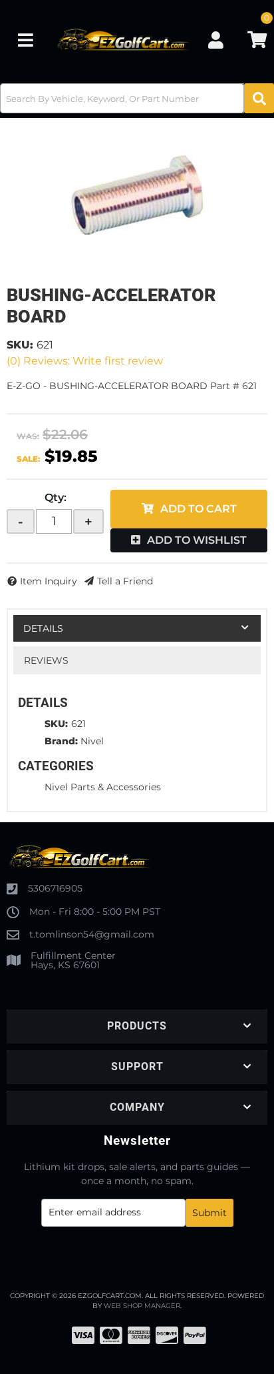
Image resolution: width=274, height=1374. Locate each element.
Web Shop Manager (142, 1305)
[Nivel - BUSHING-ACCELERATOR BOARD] (137, 194)
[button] (137, 98)
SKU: (20, 345)
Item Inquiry (48, 581)
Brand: (61, 741)
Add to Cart (198, 508)
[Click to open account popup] (216, 40)
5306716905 (55, 888)
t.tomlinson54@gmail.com (91, 934)
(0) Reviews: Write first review (85, 360)
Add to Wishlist (197, 540)
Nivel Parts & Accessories (103, 787)
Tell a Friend (125, 581)
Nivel (92, 741)
